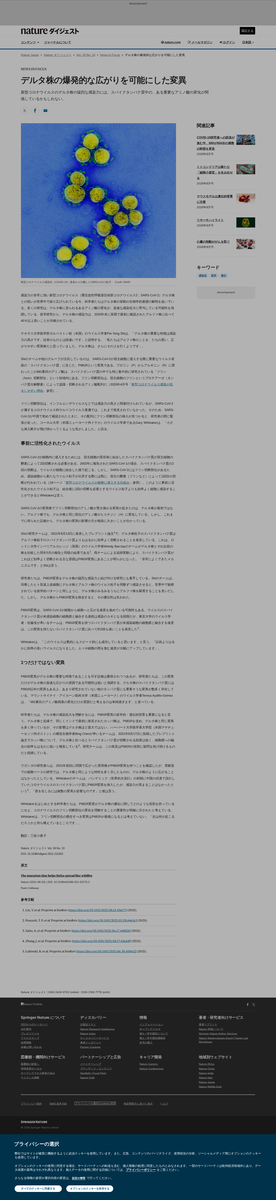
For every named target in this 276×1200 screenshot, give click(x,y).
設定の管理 (78, 1178)
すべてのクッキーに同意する (38, 1188)
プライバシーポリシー (141, 1170)
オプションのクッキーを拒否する (89, 1188)
